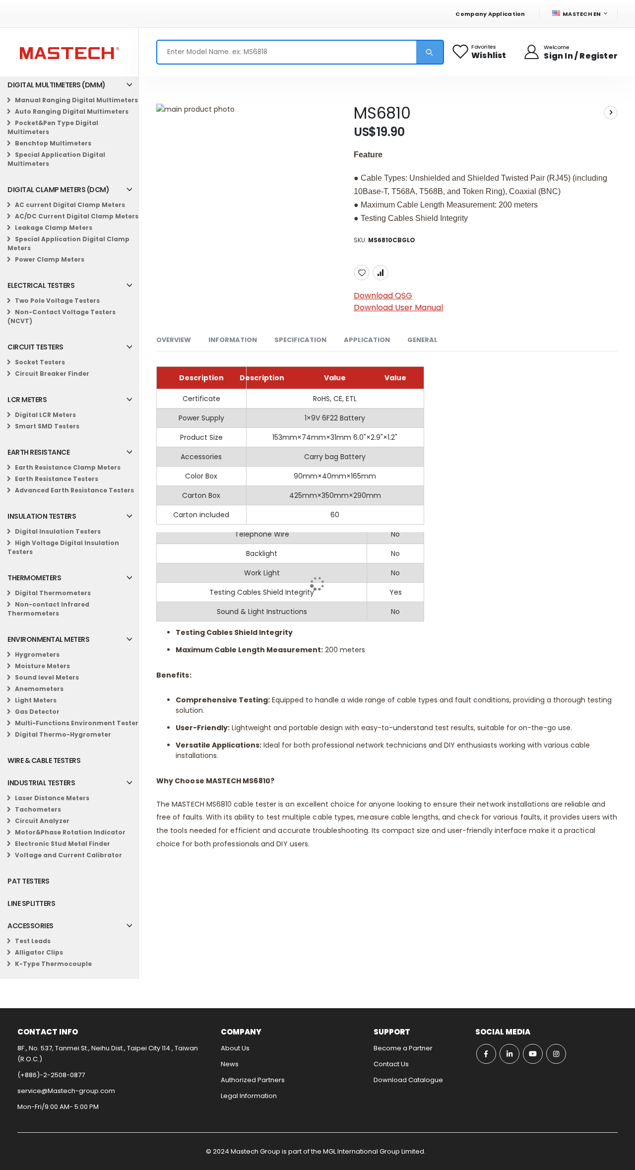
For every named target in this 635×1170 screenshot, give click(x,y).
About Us (235, 1048)
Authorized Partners (253, 1080)
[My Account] (532, 52)
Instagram (556, 1054)
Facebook (486, 1054)
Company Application (490, 14)
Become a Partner (403, 1048)
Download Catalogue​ (408, 1080)
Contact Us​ (391, 1064)
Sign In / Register (581, 56)
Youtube (533, 1054)
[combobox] (300, 52)
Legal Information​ (249, 1096)
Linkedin (509, 1054)
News (230, 1064)
